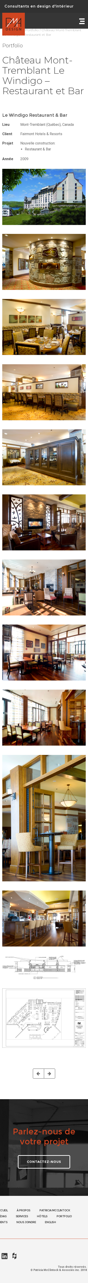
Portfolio (32, 30)
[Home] (13, 21)
